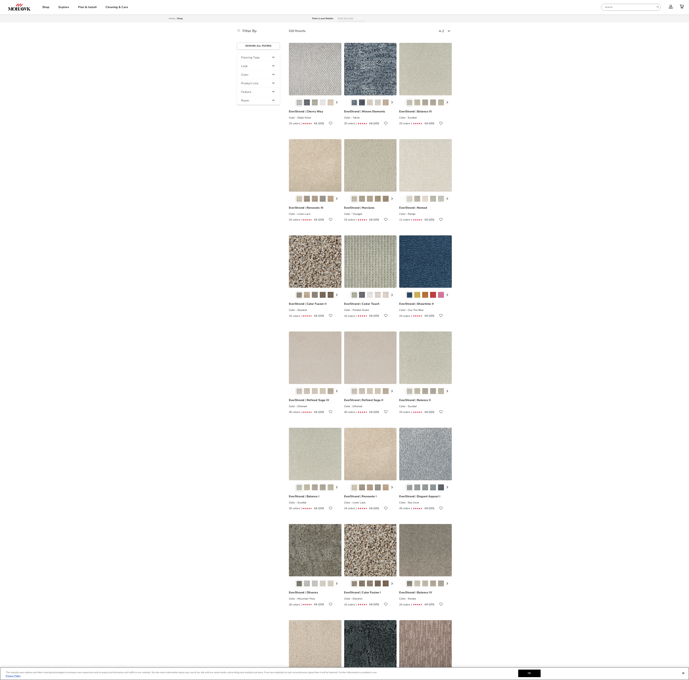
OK (529, 673)
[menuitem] (631, 7)
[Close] (683, 673)
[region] (344, 673)
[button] (258, 57)
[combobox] (631, 7)
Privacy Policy (13, 676)
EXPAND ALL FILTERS (258, 46)
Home (172, 18)
